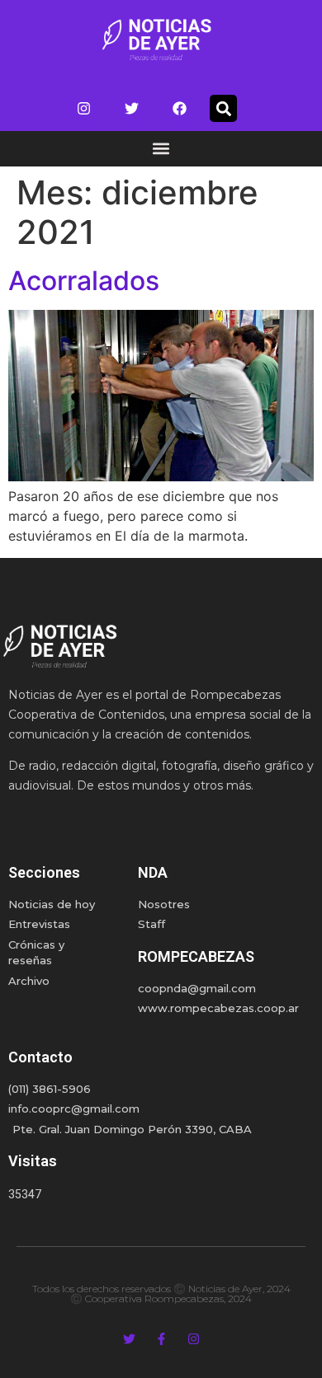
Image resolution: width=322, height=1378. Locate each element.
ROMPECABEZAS (196, 956)
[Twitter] (131, 109)
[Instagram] (83, 109)
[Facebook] (179, 109)
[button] (223, 108)
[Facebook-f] (161, 1339)
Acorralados (83, 281)
